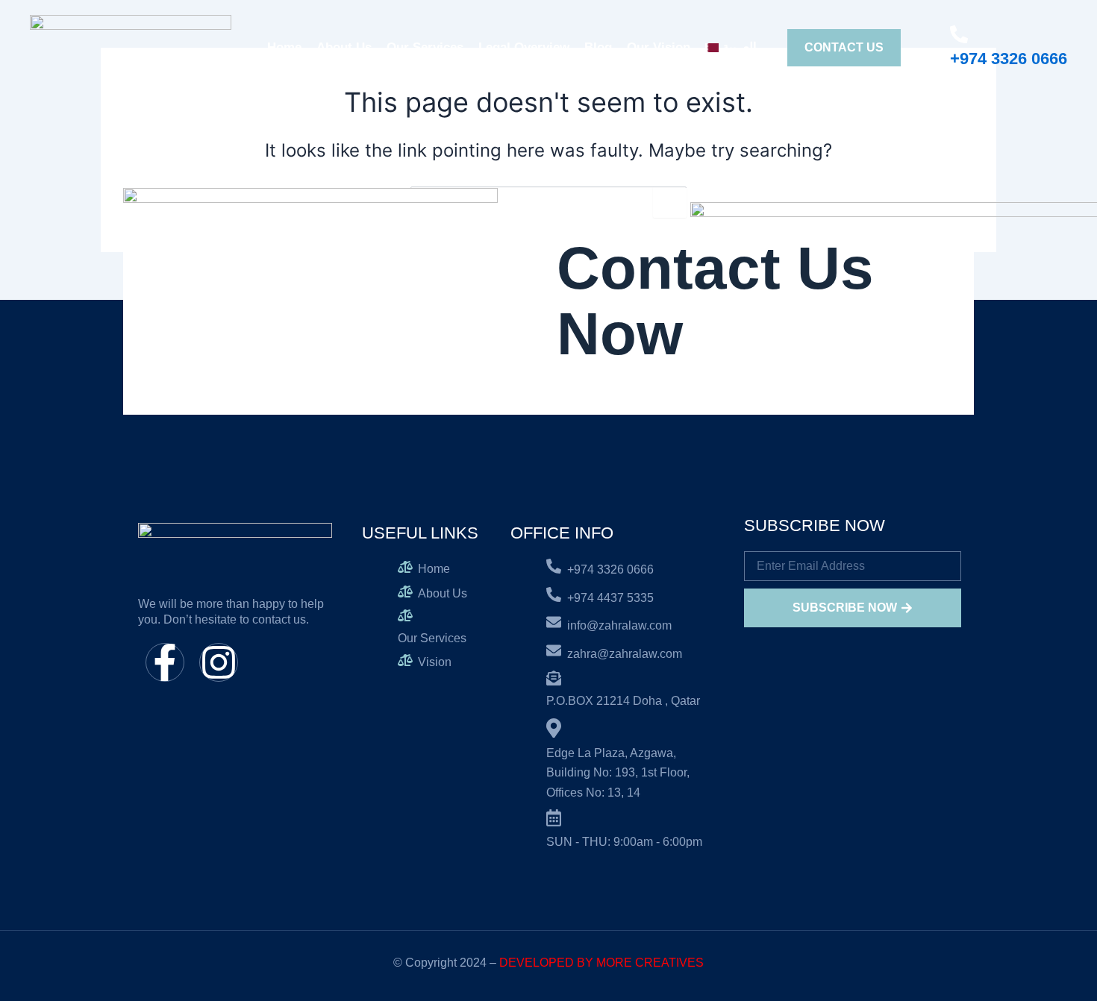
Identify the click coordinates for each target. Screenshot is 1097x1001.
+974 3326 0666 (1008, 58)
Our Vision (658, 47)
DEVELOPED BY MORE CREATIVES (601, 962)
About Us (344, 47)
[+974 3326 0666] (959, 34)
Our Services (425, 47)
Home (284, 47)
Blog (598, 47)
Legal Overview (523, 47)
